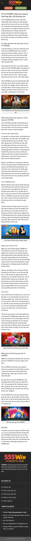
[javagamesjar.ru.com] (15, 3)
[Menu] (2, 3)
